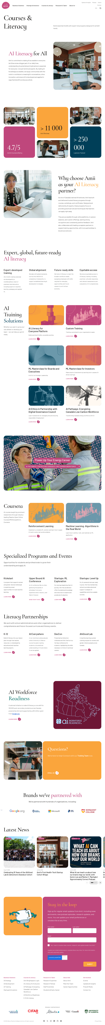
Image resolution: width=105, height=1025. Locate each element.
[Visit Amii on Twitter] (47, 1021)
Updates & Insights (86, 2)
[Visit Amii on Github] (57, 1021)
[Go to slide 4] (96, 882)
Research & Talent (49, 977)
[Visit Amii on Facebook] (44, 1021)
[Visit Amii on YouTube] (61, 1021)
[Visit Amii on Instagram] (51, 1021)
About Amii (66, 977)
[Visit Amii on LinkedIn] (54, 1021)
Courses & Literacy (29, 977)
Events (99, 2)
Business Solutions (9, 977)
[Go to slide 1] (92, 882)
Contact (99, 5)
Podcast (94, 2)
